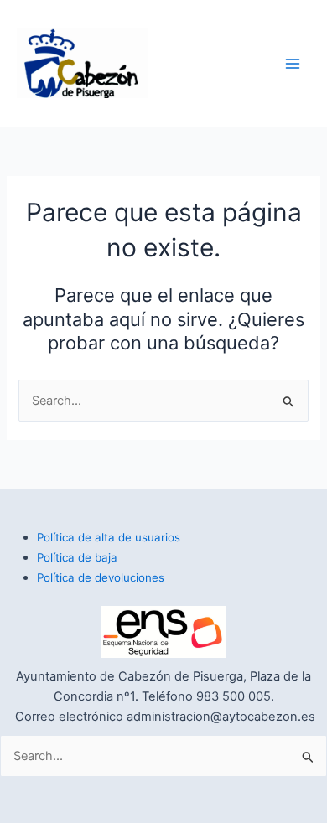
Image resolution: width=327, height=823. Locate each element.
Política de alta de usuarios (108, 537)
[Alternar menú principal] (292, 63)
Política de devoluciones (100, 577)
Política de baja (77, 557)
